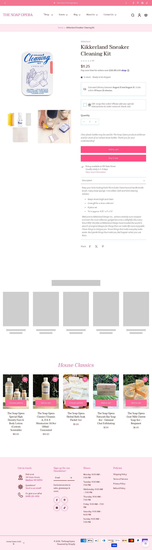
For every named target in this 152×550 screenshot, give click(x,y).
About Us (90, 15)
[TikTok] (147, 3)
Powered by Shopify (66, 544)
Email (57, 477)
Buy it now (113, 158)
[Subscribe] (71, 477)
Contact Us (108, 15)
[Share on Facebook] (90, 246)
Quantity (85, 115)
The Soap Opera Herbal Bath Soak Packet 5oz (76, 416)
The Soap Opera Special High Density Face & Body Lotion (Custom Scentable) (15, 421)
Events (62, 15)
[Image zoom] (37, 74)
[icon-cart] (145, 15)
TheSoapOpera (68, 541)
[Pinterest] (138, 3)
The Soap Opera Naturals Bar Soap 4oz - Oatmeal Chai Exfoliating (106, 418)
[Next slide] (126, 3)
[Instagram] (142, 3)
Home (60, 28)
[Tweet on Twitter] (96, 246)
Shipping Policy (120, 474)
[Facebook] (133, 3)
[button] (113, 149)
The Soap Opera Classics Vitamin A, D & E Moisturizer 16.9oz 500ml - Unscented (46, 421)
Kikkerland (85, 41)
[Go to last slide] (5, 3)
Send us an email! (33, 488)
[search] (132, 15)
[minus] (84, 121)
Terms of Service (120, 479)
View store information (96, 172)
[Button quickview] (25, 379)
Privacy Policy (119, 484)
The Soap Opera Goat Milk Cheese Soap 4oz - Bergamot (136, 418)
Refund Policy (119, 488)
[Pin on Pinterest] (103, 246)
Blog (75, 15)
